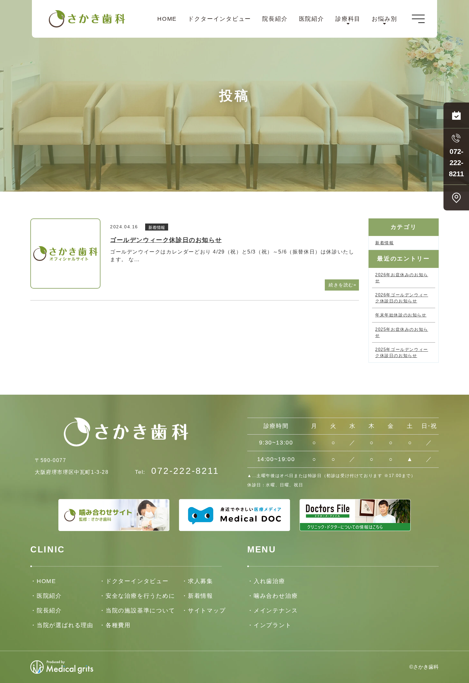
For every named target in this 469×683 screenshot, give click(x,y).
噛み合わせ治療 (276, 596)
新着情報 (156, 227)
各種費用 (118, 625)
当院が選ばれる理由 (65, 625)
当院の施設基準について (140, 610)
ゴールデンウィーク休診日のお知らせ (166, 240)
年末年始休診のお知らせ (401, 315)
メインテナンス (276, 610)
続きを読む (343, 284)
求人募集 (200, 581)
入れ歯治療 (269, 581)
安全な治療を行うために (140, 596)
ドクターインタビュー (219, 19)
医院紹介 (311, 19)
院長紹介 (274, 19)
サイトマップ (207, 610)
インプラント (273, 625)
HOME (167, 19)
